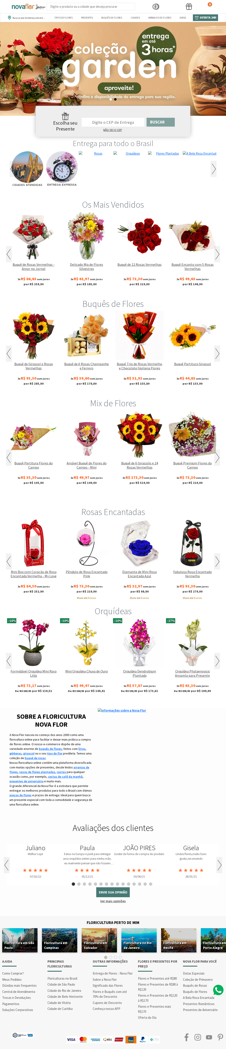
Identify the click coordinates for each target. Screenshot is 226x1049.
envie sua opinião (113, 892)
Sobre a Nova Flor (105, 979)
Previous (12, 169)
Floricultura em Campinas (55, 945)
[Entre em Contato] (141, 7)
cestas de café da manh (65, 777)
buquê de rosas (35, 758)
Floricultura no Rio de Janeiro (138, 945)
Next (214, 169)
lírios (81, 749)
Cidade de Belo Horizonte (65, 996)
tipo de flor (54, 753)
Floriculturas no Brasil (62, 978)
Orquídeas (113, 611)
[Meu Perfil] (172, 7)
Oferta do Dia (147, 1017)
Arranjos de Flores (159, 17)
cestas (61, 772)
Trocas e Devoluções (16, 998)
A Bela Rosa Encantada (198, 998)
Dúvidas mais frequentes (19, 985)
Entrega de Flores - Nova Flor (113, 973)
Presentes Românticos (199, 1004)
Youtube (209, 1037)
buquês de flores (50, 749)
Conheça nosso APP (106, 1009)
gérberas (15, 753)
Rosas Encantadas (113, 511)
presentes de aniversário (26, 781)
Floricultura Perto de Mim (113, 922)
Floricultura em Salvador (95, 945)
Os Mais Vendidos (113, 204)
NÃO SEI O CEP (112, 130)
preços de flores (20, 795)
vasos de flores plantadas (37, 772)
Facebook (186, 1037)
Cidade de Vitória (59, 1003)
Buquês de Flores (111, 17)
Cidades (135, 17)
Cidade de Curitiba (60, 1009)
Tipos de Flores (64, 17)
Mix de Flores (113, 403)
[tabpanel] (35, 861)
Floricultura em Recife (174, 945)
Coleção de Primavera (198, 979)
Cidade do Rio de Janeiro (64, 990)
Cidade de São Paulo (61, 984)
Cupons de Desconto (107, 1003)
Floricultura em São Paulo (19, 945)
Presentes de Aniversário (200, 1010)
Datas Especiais (194, 973)
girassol (28, 753)
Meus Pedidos (12, 979)
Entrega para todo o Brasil (113, 143)
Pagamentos (10, 1004)
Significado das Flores (108, 985)
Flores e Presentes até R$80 (157, 978)
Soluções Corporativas (17, 1010)
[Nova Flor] (28, 6)
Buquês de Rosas (195, 985)
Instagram (197, 1037)
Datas (183, 17)
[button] (155, 7)
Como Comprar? (13, 973)
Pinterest (220, 1037)
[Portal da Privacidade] (22, 1035)
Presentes (87, 17)
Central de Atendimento (18, 992)
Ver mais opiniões (113, 901)
